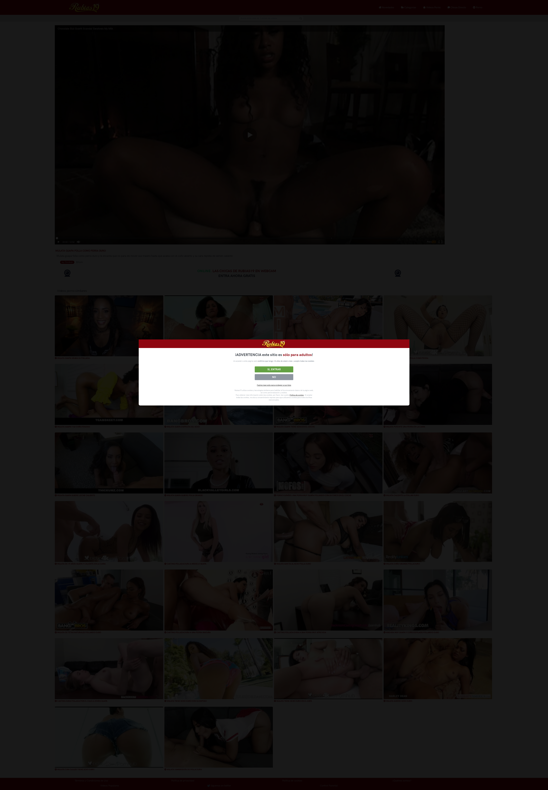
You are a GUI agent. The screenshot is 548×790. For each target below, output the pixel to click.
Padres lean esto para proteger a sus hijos (274, 385)
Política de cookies (297, 395)
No (274, 377)
